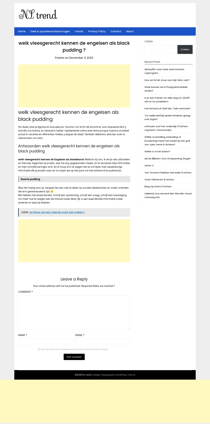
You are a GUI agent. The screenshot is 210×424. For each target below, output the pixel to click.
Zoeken (149, 41)
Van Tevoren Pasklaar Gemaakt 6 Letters (168, 172)
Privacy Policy (97, 31)
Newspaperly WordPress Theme (118, 374)
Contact (116, 31)
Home (21, 31)
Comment (25, 291)
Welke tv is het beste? (157, 151)
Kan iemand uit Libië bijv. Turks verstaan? (168, 108)
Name (22, 335)
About (130, 31)
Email (80, 335)
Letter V (149, 165)
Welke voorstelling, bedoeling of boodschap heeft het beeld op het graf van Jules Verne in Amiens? (167, 140)
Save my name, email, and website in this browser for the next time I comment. (74, 349)
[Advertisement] (74, 86)
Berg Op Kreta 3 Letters (158, 186)
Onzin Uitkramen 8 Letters (159, 179)
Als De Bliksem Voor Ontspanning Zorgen (168, 158)
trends (79, 31)
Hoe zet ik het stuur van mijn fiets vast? (167, 80)
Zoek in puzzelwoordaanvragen (50, 31)
